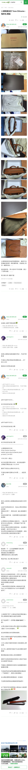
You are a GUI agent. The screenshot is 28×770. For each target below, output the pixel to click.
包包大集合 (11, 7)
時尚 (6, 7)
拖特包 (3, 285)
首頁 (2, 7)
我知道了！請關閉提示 (14, 767)
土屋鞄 (10, 282)
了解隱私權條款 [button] (14, 763)
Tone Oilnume (17, 282)
